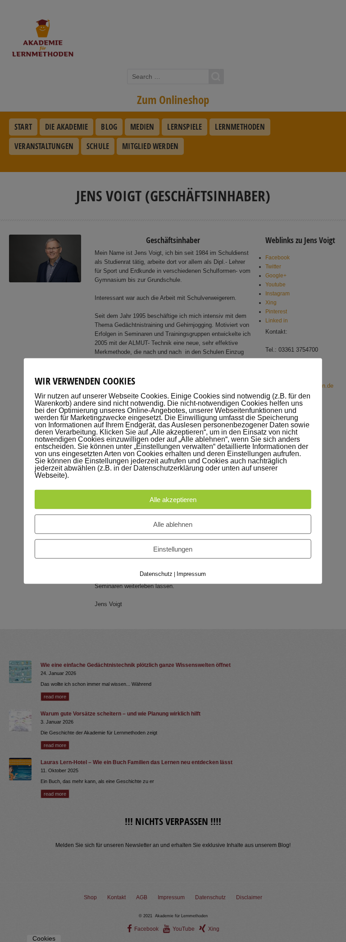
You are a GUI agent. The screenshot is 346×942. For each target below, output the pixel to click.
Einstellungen (172, 549)
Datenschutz (156, 574)
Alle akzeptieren (173, 499)
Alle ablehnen (172, 524)
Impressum (191, 574)
